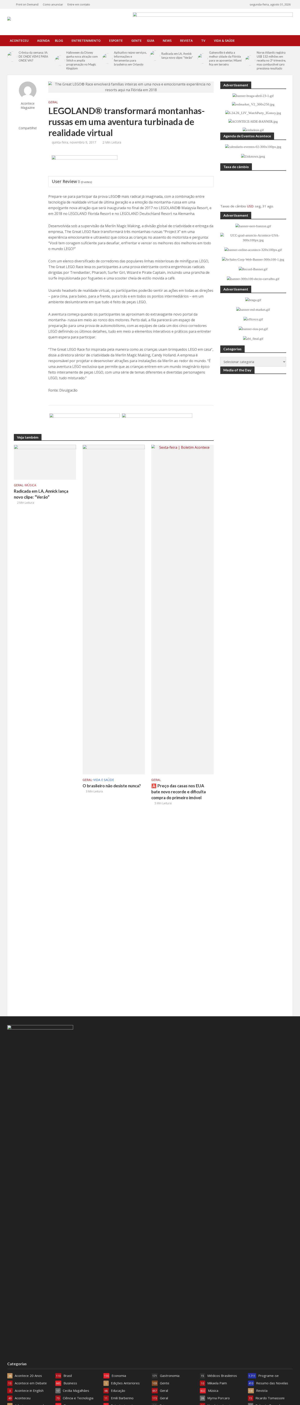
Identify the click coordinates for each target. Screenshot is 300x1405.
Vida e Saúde (103, 780)
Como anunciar (53, 4)
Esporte (116, 40)
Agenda (43, 40)
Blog (59, 40)
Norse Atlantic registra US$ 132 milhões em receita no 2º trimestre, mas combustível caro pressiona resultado (271, 60)
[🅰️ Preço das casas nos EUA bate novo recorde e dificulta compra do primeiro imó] (182, 609)
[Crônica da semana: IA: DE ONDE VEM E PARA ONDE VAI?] (11, 56)
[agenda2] (84, 165)
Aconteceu (19, 40)
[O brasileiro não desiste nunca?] (114, 609)
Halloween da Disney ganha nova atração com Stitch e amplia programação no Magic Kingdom (82, 60)
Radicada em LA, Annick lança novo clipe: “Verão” (177, 55)
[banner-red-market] (157, 423)
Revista (186, 40)
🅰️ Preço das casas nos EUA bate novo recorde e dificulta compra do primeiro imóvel (178, 791)
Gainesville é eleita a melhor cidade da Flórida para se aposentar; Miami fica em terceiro (225, 58)
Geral (53, 102)
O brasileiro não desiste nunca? (112, 785)
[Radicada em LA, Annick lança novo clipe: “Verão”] (154, 56)
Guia (150, 40)
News (167, 40)
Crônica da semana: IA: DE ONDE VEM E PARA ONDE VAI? (33, 56)
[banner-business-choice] (84, 423)
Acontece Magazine (28, 105)
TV (203, 40)
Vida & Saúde (224, 40)
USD (250, 206)
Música (30, 485)
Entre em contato (78, 4)
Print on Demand (27, 4)
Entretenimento (86, 40)
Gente (136, 40)
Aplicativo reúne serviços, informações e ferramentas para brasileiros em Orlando (130, 58)
